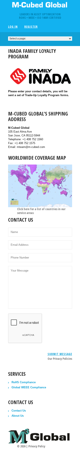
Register (31, 27)
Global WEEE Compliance (29, 387)
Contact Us (19, 410)
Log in (13, 27)
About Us (18, 415)
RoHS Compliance (24, 382)
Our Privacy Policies (60, 359)
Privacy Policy (36, 446)
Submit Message (60, 354)
